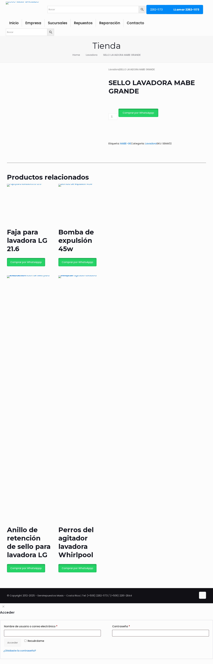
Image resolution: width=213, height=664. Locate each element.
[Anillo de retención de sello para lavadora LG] (29, 400)
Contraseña (121, 626)
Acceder (12, 642)
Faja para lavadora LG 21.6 (27, 240)
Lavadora (91, 55)
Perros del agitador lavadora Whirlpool (76, 542)
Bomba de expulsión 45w (76, 240)
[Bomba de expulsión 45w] (80, 206)
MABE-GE (125, 143)
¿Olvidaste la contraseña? (19, 650)
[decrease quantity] (109, 111)
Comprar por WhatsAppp (138, 112)
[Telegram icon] (195, 595)
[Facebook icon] (191, 595)
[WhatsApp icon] (188, 595)
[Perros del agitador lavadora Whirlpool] (80, 400)
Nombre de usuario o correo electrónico (30, 626)
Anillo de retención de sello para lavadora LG (29, 542)
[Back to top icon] (202, 595)
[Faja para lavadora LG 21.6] (29, 206)
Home (76, 55)
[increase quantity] (109, 125)
